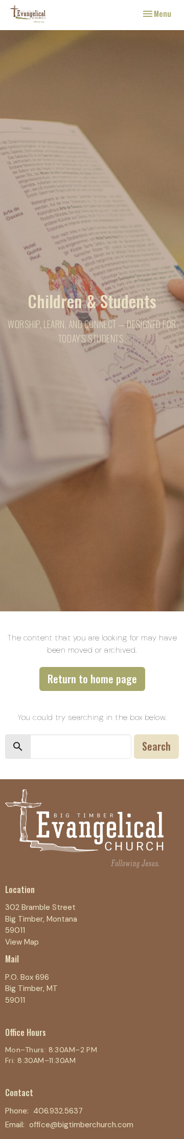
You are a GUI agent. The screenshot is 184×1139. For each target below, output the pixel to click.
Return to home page (92, 678)
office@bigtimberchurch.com (81, 1125)
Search (156, 746)
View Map (22, 942)
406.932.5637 (58, 1111)
